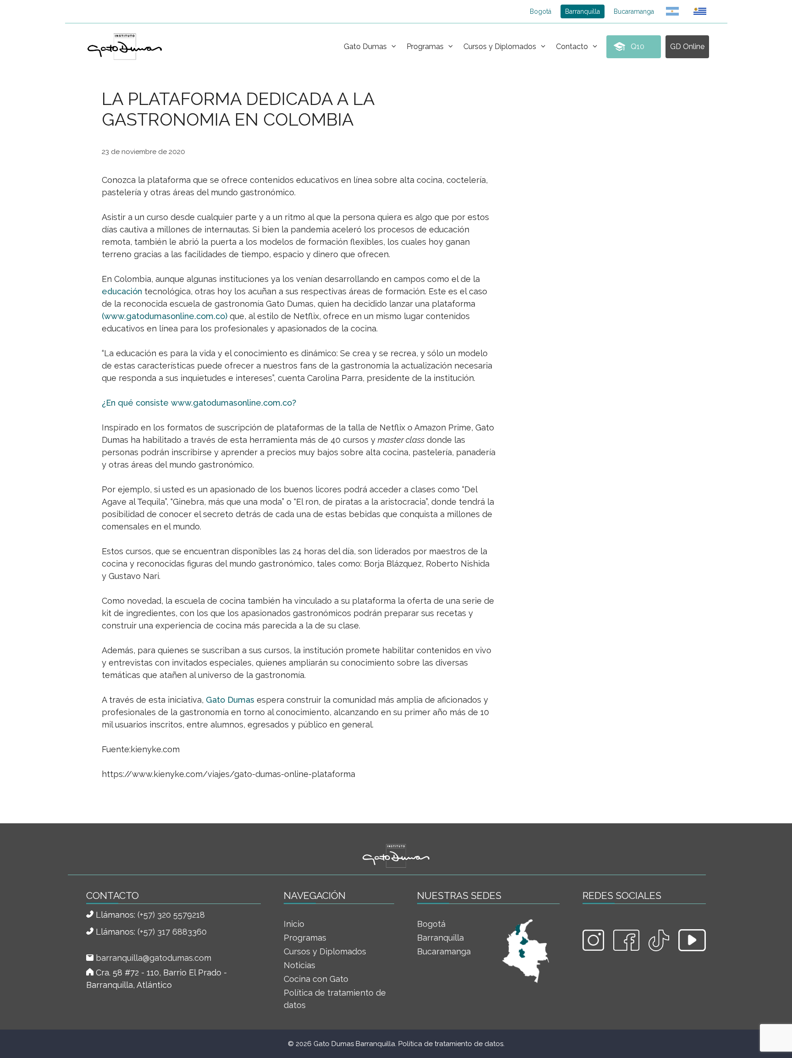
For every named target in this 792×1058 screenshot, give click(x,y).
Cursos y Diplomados (499, 46)
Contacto (572, 46)
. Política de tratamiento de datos (449, 1044)
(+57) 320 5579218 (171, 915)
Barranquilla (582, 11)
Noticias (299, 965)
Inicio (294, 924)
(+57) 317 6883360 (172, 932)
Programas (425, 46)
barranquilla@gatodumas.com (153, 958)
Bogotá (540, 11)
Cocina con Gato (316, 979)
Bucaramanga (634, 11)
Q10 (637, 46)
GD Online (687, 46)
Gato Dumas (365, 46)
